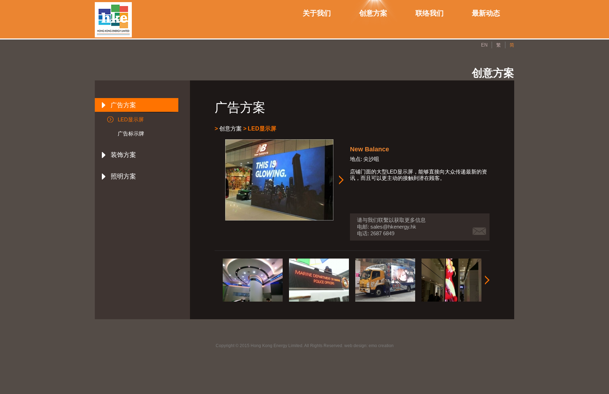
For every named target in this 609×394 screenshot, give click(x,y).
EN (484, 45)
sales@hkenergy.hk (393, 227)
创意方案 (373, 12)
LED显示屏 (131, 119)
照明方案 (123, 176)
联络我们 (430, 12)
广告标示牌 (131, 134)
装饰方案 (123, 154)
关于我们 (317, 12)
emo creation (381, 345)
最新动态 (486, 12)
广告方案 (123, 105)
